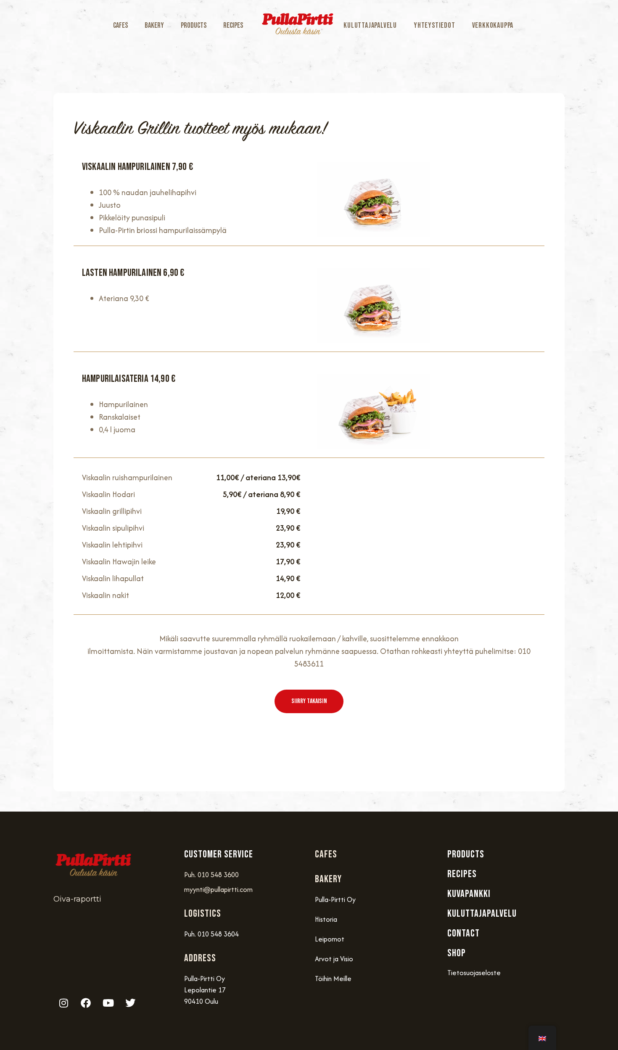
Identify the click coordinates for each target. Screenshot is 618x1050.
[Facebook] (86, 1003)
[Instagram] (63, 1003)
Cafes (120, 25)
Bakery (154, 25)
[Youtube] (108, 1003)
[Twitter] (130, 1003)
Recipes (233, 25)
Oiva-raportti (77, 899)
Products (193, 25)
